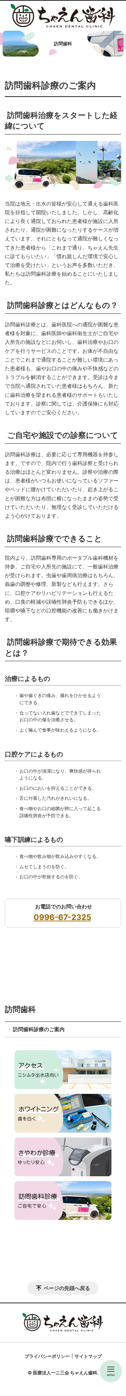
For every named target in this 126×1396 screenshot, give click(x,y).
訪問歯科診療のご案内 (39, 1029)
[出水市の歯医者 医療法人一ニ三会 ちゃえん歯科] (63, 15)
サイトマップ (88, 1356)
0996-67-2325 (62, 917)
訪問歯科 (20, 1009)
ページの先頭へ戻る (67, 1288)
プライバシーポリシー (47, 1356)
